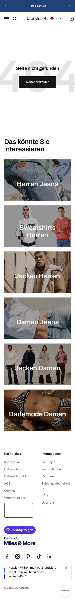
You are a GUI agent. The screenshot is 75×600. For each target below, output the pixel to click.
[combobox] (55, 18)
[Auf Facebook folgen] (7, 556)
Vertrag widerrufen (19, 510)
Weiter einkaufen (37, 82)
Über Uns (48, 502)
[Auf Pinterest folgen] (28, 556)
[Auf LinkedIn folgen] (49, 556)
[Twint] (20, 576)
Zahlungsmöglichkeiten (56, 486)
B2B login (48, 462)
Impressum (12, 462)
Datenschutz (13, 469)
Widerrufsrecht (14, 498)
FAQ (45, 495)
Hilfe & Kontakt (37, 5)
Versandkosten (52, 469)
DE (56, 18)
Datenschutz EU (15, 476)
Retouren (48, 476)
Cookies (9, 490)
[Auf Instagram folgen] (17, 556)
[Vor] (70, 6)
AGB (7, 483)
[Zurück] (5, 6)
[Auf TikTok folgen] (39, 556)
